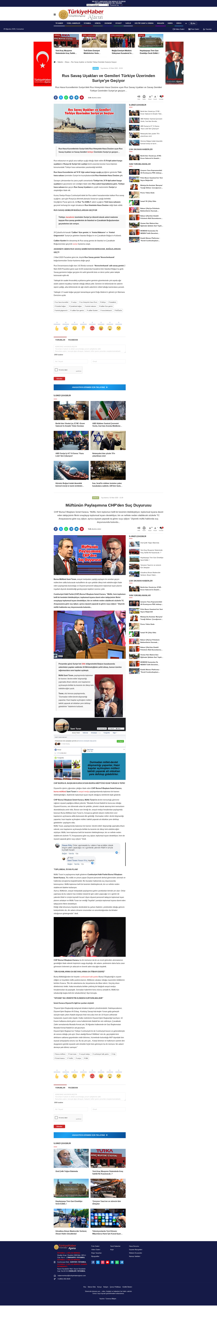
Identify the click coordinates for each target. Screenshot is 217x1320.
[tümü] (186, 23)
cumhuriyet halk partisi (89, 977)
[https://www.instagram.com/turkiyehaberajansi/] (102, 1262)
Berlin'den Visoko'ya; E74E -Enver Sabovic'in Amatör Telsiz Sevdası (70, 425)
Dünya (178, 23)
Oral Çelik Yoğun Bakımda (66, 1171)
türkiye (90, 152)
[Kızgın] (92, 324)
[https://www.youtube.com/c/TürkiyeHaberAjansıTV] (107, 1262)
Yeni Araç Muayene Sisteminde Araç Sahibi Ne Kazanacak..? (107, 1172)
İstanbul (87, 23)
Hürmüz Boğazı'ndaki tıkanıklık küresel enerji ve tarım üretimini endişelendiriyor (68, 484)
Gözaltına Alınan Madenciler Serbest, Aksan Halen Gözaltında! (71, 1232)
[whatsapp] (66, 97)
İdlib (83, 664)
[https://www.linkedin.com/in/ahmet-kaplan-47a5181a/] (112, 1262)
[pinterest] (82, 97)
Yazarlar (208, 29)
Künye (99, 1287)
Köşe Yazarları (96, 1253)
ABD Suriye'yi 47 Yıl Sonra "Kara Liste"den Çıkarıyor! (69, 454)
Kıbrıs (170, 23)
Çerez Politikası (115, 1287)
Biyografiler (95, 1256)
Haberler (60, 62)
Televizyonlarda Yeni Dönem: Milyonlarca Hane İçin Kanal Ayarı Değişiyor (106, 1232)
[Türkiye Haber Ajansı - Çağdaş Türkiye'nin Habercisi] (81, 14)
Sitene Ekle (92, 1287)
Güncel (98, 23)
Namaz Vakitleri (134, 1256)
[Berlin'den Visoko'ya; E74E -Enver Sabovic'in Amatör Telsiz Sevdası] (71, 410)
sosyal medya (84, 792)
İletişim (105, 1287)
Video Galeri (179, 29)
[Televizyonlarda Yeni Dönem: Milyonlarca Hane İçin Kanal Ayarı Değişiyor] (108, 1218)
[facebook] (56, 97)
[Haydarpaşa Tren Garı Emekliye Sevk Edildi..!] (71, 1188)
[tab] (60, 340)
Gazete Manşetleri (135, 1249)
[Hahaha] (101, 324)
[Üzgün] (118, 324)
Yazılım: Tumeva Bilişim (107, 1299)
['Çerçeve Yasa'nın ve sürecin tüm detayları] (108, 1188)
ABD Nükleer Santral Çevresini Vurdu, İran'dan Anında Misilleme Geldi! (106, 425)
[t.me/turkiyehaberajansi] (122, 1262)
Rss (84, 1287)
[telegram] (71, 97)
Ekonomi (108, 23)
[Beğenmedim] (83, 324)
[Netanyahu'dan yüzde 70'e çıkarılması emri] (108, 440)
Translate (127, 5)
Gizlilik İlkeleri (127, 1287)
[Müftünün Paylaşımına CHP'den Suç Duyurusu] (90, 555)
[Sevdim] (74, 324)
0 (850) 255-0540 (64, 1279)
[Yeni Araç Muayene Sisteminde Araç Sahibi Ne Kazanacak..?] (108, 1158)
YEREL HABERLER (73, 23)
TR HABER (59, 23)
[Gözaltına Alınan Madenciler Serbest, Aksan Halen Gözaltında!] (71, 1218)
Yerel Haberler (115, 1246)
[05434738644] (117, 1262)
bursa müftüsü (60, 792)
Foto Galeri (194, 29)
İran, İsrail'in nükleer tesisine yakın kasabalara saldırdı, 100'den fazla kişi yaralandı (107, 484)
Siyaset (118, 23)
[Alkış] (66, 324)
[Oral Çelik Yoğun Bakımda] (71, 1158)
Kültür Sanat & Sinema (144, 23)
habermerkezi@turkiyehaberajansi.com (72, 1275)
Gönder (59, 379)
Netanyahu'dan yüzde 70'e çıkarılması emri (103, 454)
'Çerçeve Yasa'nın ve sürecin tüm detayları (106, 1202)
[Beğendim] (57, 324)
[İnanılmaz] (110, 324)
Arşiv (112, 1249)
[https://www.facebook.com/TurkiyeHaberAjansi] (93, 1262)
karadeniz (70, 217)
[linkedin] (76, 97)
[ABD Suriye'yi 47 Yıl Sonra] (71, 440)
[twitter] (61, 97)
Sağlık (128, 23)
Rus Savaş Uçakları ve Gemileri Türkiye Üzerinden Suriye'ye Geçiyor (94, 62)
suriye (75, 244)
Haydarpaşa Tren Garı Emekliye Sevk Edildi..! (68, 1202)
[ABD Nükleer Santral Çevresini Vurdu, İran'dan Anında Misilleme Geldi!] (108, 410)
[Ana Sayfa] (54, 62)
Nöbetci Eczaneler (135, 1253)
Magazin (160, 23)
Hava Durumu (134, 1246)
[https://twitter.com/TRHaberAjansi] (98, 1262)
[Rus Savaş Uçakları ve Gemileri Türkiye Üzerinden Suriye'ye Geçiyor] (90, 123)
